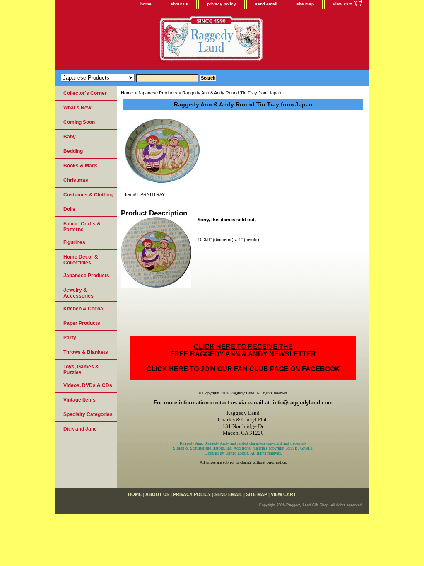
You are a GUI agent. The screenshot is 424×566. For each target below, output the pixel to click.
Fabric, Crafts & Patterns (82, 226)
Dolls (69, 209)
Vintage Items (79, 400)
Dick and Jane (80, 429)
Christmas (75, 180)
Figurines (74, 242)
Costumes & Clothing (88, 195)
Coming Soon (79, 122)
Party (69, 338)
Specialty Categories (88, 414)
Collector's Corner (85, 93)
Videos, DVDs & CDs (87, 385)
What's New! (78, 108)
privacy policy (221, 4)
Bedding (73, 151)
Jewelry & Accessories (78, 293)
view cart (342, 4)
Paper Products (81, 323)
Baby (69, 137)
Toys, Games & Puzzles (81, 369)
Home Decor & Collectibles (80, 260)
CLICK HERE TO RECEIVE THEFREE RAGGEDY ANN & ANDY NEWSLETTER (243, 350)
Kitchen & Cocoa (83, 309)
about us (179, 4)
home (146, 4)
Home (127, 92)
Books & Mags (80, 166)
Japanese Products (157, 92)
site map (305, 4)
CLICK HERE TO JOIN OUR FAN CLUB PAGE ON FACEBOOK (243, 368)
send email (266, 4)
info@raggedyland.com (303, 402)
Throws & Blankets (85, 352)
